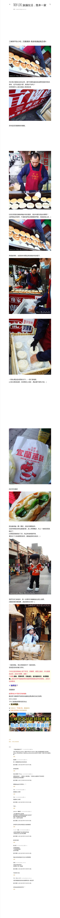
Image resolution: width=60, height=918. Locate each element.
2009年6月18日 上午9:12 (21, 862)
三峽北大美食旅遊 (15, 741)
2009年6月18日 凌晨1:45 (21, 797)
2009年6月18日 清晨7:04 (22, 845)
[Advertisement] (30, 26)
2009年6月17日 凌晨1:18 (28, 749)
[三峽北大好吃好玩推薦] (30, 722)
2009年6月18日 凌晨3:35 (25, 829)
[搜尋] (50, 4)
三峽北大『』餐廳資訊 (20, 708)
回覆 (14, 756)
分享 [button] (10, 739)
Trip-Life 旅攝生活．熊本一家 (29, 5)
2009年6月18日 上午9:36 (26, 878)
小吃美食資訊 (18, 710)
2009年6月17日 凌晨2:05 (22, 759)
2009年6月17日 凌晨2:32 (27, 774)
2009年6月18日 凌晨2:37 (26, 811)
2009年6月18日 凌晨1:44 (21, 789)
